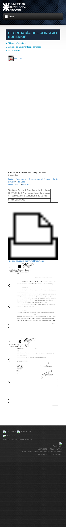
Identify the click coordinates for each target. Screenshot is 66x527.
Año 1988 (26, 184)
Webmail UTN (8, 439)
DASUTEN (11, 431)
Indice (17, 184)
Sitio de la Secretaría (17, 43)
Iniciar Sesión (14, 50)
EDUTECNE (26, 431)
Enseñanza (21, 179)
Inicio (10, 179)
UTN (14, 7)
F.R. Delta (21, 182)
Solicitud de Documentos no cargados (24, 47)
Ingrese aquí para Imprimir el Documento (26, 261)
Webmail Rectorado (23, 439)
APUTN (10, 436)
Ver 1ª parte (19, 58)
